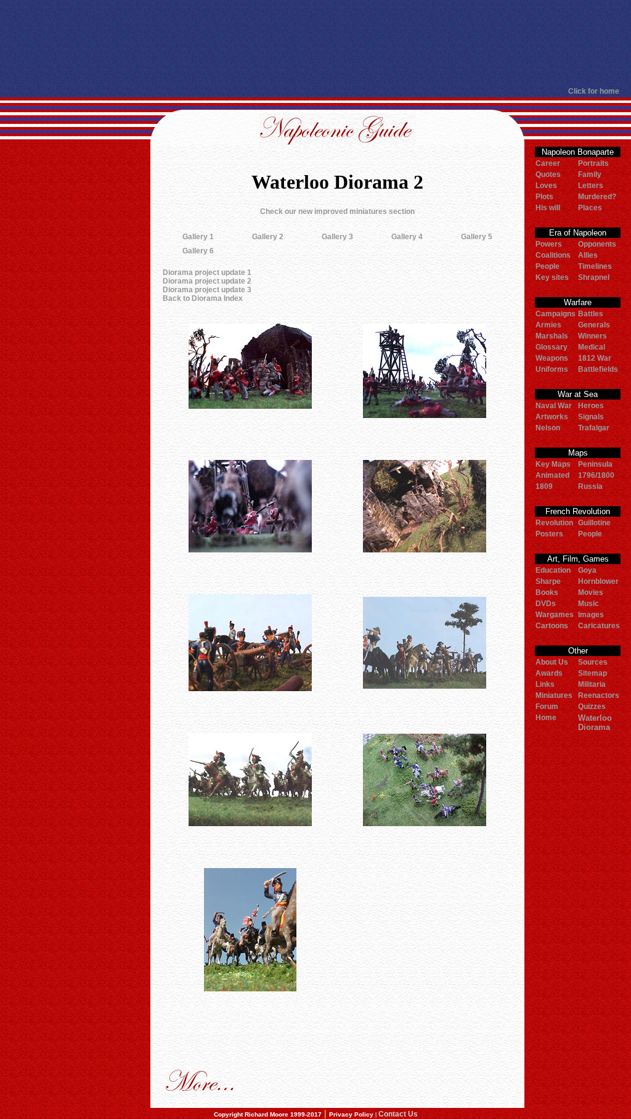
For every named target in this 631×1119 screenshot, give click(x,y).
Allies (588, 255)
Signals (591, 416)
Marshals (551, 336)
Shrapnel (593, 277)
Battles (590, 313)
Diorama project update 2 (207, 281)
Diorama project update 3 (207, 289)
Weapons (551, 358)
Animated (552, 475)
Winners (592, 336)
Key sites (552, 277)
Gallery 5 (476, 236)
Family (589, 174)
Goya (587, 570)
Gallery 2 (267, 236)
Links (545, 684)
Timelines (595, 266)
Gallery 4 (407, 236)
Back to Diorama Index (203, 298)
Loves (546, 185)
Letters (590, 185)
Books (546, 592)
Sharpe (548, 581)
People (547, 266)
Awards (549, 673)
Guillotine (594, 523)
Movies (590, 592)
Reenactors (598, 695)
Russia (590, 486)
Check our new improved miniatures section (337, 211)
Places (590, 207)
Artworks (551, 416)
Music (588, 603)
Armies (548, 325)
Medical (591, 347)
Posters (549, 534)
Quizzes (592, 706)
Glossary (551, 347)
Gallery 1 (198, 236)
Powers (548, 244)
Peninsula (595, 464)
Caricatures (599, 625)
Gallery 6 (198, 251)
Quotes (548, 174)
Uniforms (551, 369)
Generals (594, 325)
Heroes (591, 405)
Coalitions (553, 255)
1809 (544, 486)
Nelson (547, 428)
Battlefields (598, 369)
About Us (551, 662)
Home (545, 717)
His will (547, 207)
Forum (546, 706)
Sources (593, 662)
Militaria (592, 684)
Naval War (553, 405)
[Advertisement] (309, 43)
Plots (544, 196)
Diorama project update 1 (207, 272)
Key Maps (553, 464)
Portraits (593, 163)
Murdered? (597, 196)
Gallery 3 (337, 236)
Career (547, 163)
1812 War (594, 358)
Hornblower (598, 581)
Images (591, 614)
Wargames (554, 614)
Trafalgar (593, 428)
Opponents (597, 244)
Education (553, 570)
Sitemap (592, 673)
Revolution (554, 523)
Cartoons (551, 625)
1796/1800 (596, 475)
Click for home (593, 91)
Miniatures (553, 695)
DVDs (545, 603)
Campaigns (555, 313)
